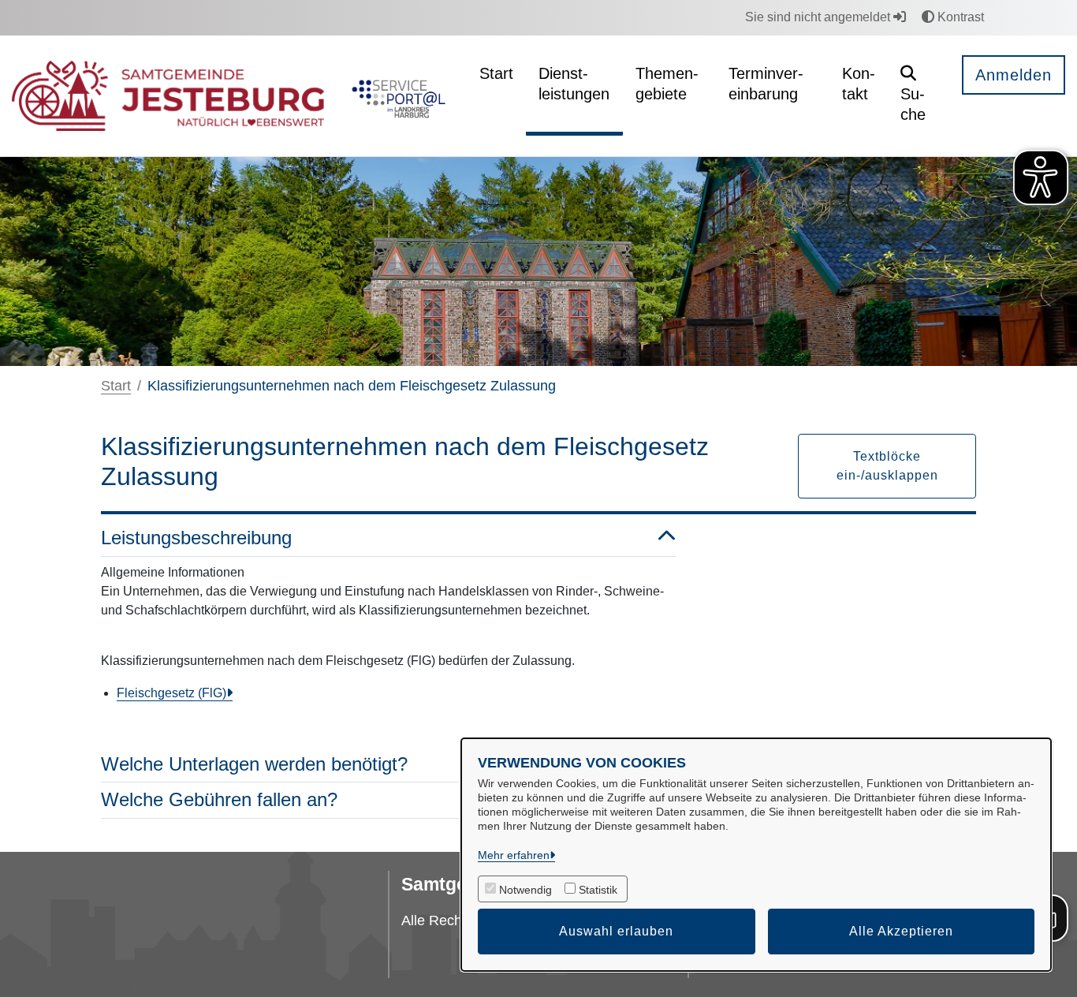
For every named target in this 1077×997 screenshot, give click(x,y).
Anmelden (1013, 75)
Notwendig (525, 889)
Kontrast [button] (959, 17)
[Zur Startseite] (168, 96)
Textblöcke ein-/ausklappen (887, 466)
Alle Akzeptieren (901, 931)
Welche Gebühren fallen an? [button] (219, 799)
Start (116, 386)
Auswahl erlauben (616, 931)
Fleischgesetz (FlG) (171, 693)
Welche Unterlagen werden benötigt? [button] (254, 764)
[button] (919, 95)
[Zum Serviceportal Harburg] (395, 96)
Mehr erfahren (514, 855)
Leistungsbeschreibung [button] (196, 537)
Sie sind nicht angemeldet (819, 17)
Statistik (598, 889)
